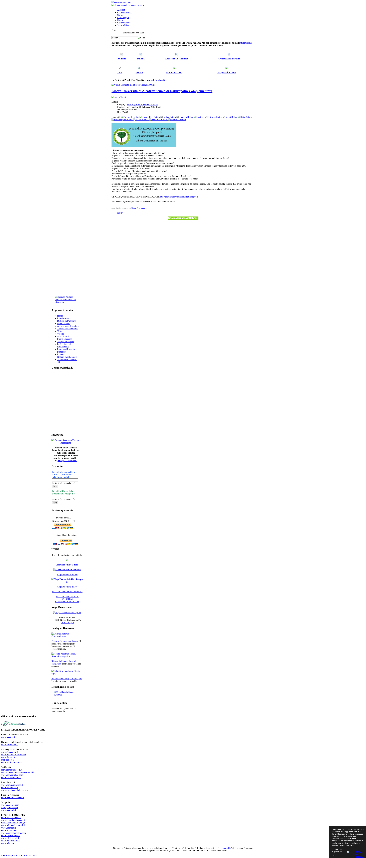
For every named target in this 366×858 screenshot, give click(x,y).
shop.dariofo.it (7, 760)
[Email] (122, 97)
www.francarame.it (9, 752)
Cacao (120, 15)
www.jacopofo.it (8, 810)
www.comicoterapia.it (11, 777)
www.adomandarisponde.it (13, 825)
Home (60, 316)
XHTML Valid (30, 855)
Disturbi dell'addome (66, 321)
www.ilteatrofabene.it (11, 817)
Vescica (60, 334)
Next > (120, 213)
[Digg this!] (245, 117)
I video (60, 354)
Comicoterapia (123, 22)
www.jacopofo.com (10, 805)
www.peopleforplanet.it (154, 80)
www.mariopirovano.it (11, 762)
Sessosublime (123, 25)
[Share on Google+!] (150, 117)
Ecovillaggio (123, 17)
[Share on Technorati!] (158, 119)
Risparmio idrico (58, 661)
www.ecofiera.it (8, 828)
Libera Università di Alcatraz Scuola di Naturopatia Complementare (162, 91)
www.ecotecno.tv (9, 830)
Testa (59, 331)
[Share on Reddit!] (141, 119)
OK (334, 855)
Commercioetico (124, 12)
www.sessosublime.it (10, 835)
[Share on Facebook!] (130, 117)
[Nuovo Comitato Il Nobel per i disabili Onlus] (133, 85)
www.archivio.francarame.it (13, 754)
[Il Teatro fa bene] (122, 2)
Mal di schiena (63, 323)
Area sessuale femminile (68, 326)
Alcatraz (121, 10)
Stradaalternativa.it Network (183, 218)
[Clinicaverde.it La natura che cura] (128, 5)
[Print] (115, 97)
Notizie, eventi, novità (67, 357)
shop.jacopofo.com (9, 807)
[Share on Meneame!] (177, 119)
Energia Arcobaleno (67, 460)
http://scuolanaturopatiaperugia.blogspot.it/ (179, 196)
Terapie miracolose (65, 341)
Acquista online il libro (67, 564)
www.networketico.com (12, 775)
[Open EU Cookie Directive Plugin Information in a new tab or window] (355, 854)
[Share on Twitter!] (168, 117)
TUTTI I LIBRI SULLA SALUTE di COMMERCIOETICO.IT (67, 599)
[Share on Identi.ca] (199, 117)
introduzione (245, 43)
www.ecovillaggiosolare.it (13, 820)
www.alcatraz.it (8, 737)
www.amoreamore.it (10, 840)
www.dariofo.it (8, 757)
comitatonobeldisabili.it (11, 770)
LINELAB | (18, 855)
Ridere (120, 20)
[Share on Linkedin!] (185, 117)
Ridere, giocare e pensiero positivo (142, 104)
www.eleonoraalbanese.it (12, 797)
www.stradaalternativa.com (13, 833)
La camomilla (225, 848)
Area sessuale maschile (67, 328)
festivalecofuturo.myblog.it (13, 822)
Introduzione (63, 318)
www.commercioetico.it (12, 785)
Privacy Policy (348, 845)
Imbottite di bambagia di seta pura (66, 678)
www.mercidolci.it (9, 787)
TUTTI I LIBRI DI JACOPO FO (67, 591)
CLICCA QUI (67, 622)
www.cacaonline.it (9, 744)
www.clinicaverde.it (10, 838)
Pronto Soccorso (64, 339)
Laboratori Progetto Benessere (66, 350)
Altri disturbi (63, 336)
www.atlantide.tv (9, 843)
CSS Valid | (6, 855)
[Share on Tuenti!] (230, 117)
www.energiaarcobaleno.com (14, 790)
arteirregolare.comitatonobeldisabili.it (17, 772)
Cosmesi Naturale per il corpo (64, 641)
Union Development (139, 208)
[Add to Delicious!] (214, 117)
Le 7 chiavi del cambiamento (64, 345)
